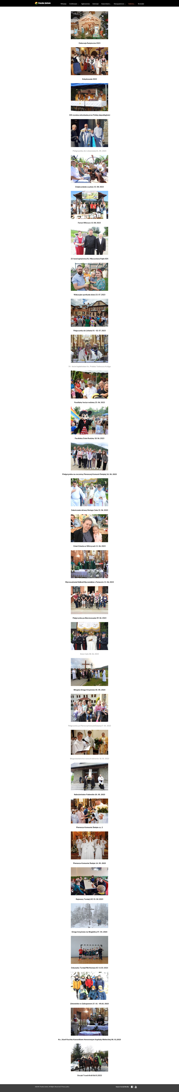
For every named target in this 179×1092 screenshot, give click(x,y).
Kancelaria (105, 4)
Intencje (95, 4)
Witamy (63, 4)
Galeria (131, 4)
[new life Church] (43, 3)
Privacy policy (65, 1086)
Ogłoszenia (85, 4)
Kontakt (141, 4)
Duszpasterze (119, 4)
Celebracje (73, 4)
